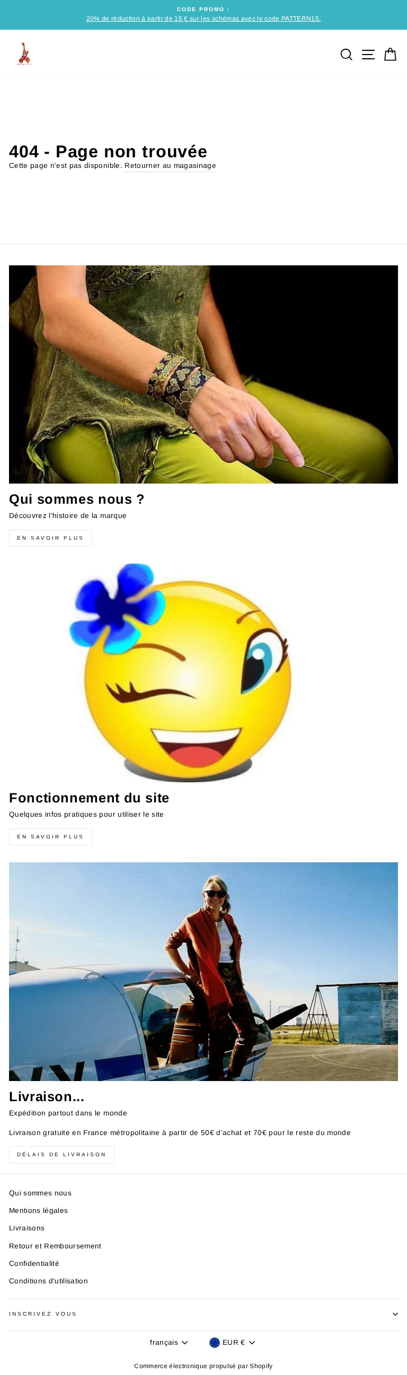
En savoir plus (50, 538)
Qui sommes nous (40, 1193)
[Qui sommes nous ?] (203, 374)
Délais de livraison (62, 1154)
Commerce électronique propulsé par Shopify (203, 1366)
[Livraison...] (203, 971)
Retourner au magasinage (170, 165)
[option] (203, 14)
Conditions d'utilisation (48, 1281)
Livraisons (27, 1228)
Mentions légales (38, 1211)
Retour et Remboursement (55, 1246)
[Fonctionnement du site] (203, 673)
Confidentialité (34, 1263)
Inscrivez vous (43, 1314)
